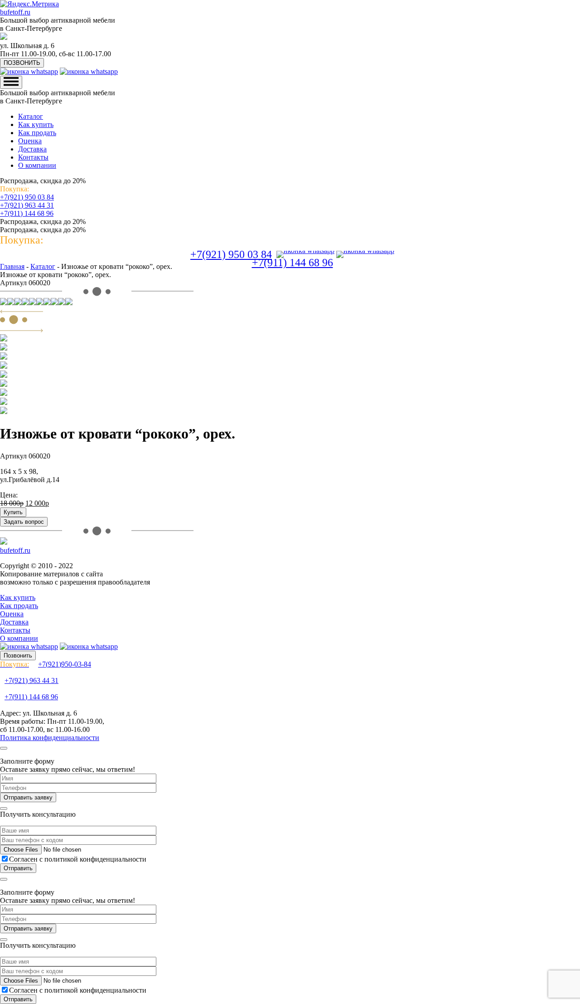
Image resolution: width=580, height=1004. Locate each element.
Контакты (33, 157)
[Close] (3, 748)
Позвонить (18, 655)
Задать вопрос (24, 521)
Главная (12, 266)
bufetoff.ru (15, 12)
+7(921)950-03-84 (45, 664)
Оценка (30, 141)
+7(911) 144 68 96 (26, 213)
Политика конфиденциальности (49, 737)
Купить (13, 512)
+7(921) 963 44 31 (27, 205)
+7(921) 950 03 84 (27, 197)
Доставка (32, 149)
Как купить (35, 124)
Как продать (37, 132)
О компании (37, 165)
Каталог (30, 116)
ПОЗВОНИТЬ (22, 62)
